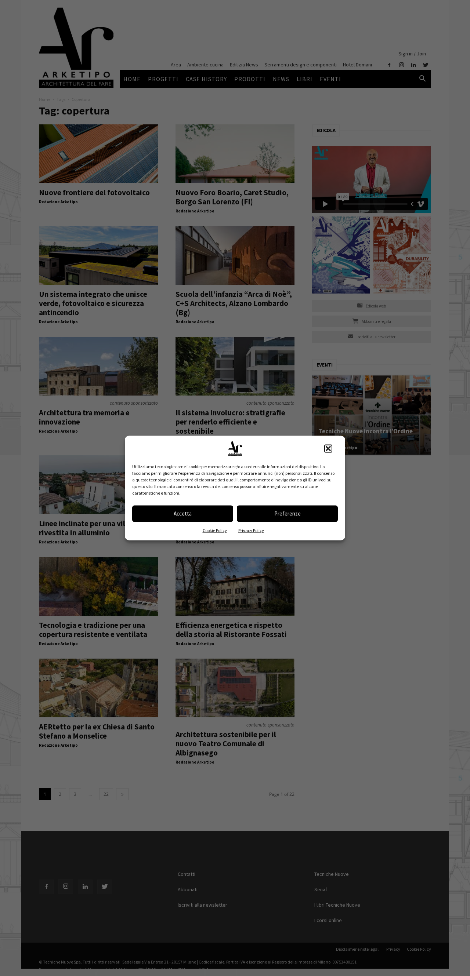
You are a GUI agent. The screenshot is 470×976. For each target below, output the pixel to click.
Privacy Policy (251, 530)
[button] (328, 448)
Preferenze (287, 513)
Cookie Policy (215, 530)
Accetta (183, 513)
